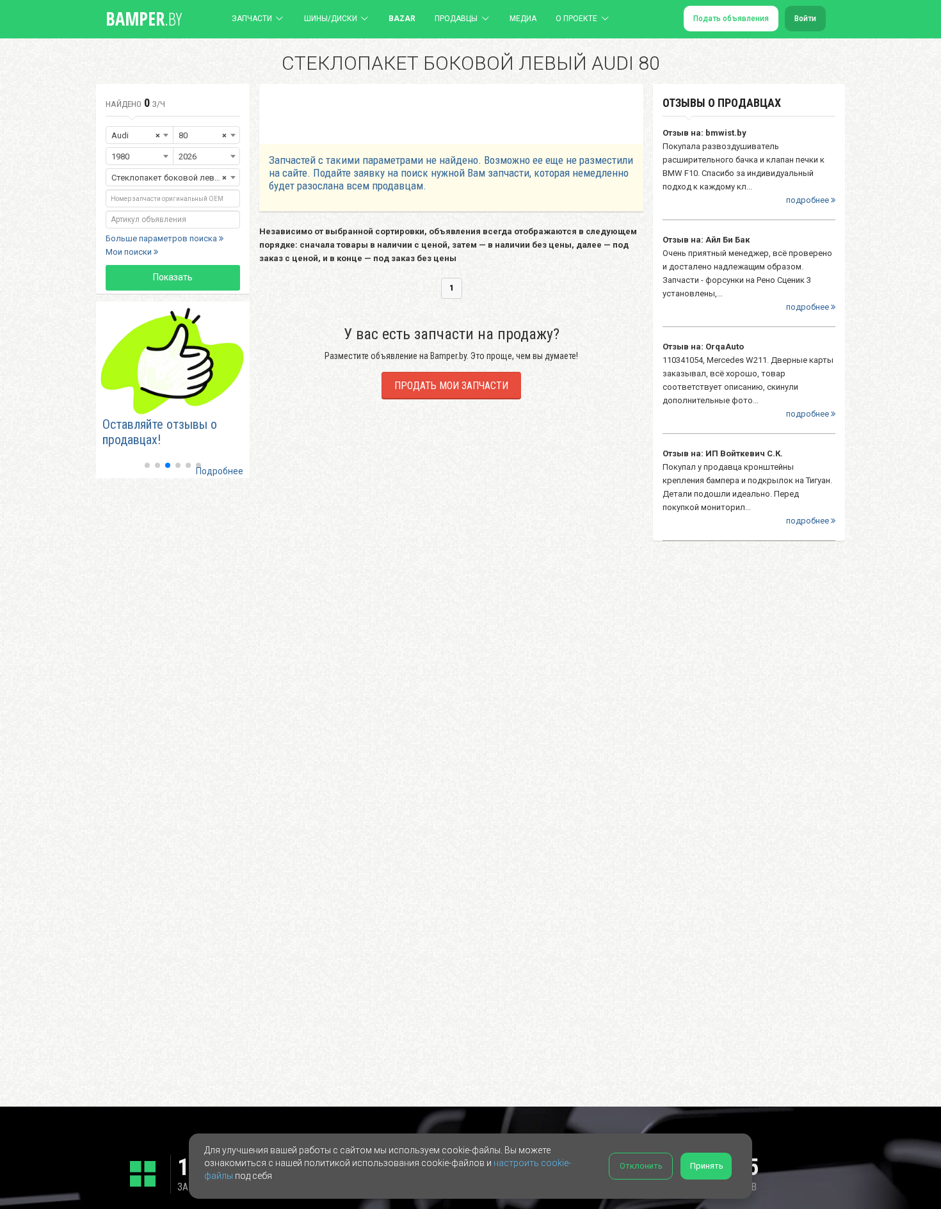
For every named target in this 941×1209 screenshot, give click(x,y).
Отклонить (641, 1166)
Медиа (523, 18)
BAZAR (402, 18)
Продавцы (456, 18)
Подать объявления (731, 18)
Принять (706, 1166)
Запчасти (252, 18)
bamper (144, 18)
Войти (805, 18)
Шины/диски (330, 18)
